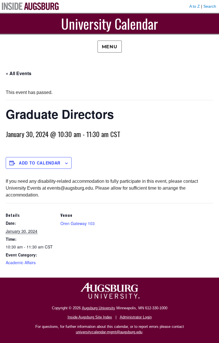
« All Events (18, 73)
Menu (109, 46)
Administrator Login (136, 317)
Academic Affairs (21, 262)
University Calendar (109, 23)
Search (209, 6)
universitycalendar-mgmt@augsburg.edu (109, 332)
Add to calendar (39, 163)
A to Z (194, 6)
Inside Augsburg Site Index (90, 317)
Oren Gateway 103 (77, 223)
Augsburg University (98, 308)
